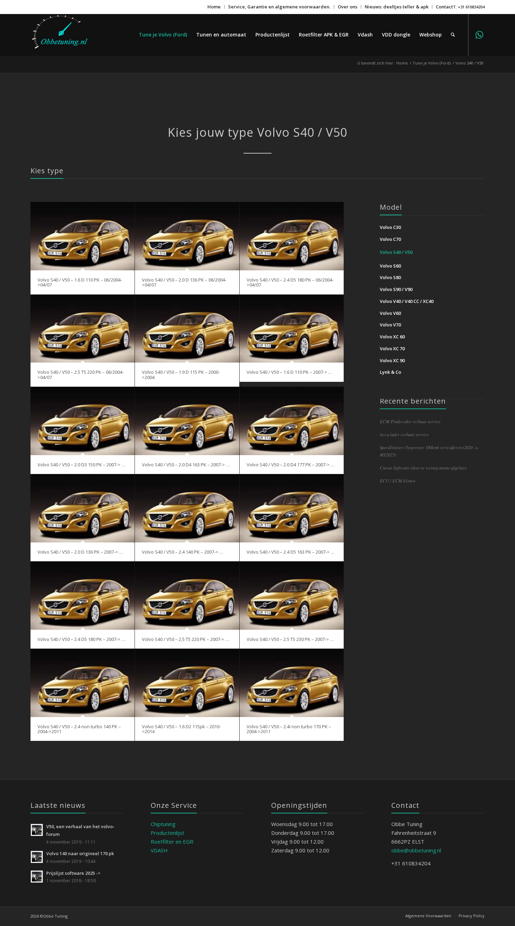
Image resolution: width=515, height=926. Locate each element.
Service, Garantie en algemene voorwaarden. (279, 7)
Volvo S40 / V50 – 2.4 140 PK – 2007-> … (182, 552)
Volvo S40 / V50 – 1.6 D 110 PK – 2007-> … (289, 372)
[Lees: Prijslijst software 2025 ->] (36, 876)
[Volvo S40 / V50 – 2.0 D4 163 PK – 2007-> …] (187, 421)
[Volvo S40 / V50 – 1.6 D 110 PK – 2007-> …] (292, 329)
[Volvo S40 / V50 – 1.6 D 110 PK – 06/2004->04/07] (82, 236)
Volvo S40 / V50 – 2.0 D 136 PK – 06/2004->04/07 (184, 282)
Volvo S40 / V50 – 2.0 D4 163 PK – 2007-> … (186, 464)
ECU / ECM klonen (397, 481)
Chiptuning (163, 823)
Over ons (347, 7)
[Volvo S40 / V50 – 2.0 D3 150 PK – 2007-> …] (82, 421)
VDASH (159, 850)
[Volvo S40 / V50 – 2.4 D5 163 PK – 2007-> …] (292, 508)
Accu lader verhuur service (404, 434)
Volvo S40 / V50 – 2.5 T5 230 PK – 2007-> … (290, 639)
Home (214, 7)
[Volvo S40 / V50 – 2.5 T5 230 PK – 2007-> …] (292, 595)
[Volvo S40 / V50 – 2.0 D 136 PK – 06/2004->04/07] (187, 236)
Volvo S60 (390, 266)
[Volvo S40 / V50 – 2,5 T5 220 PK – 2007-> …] (187, 595)
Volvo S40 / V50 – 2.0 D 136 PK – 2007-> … (80, 552)
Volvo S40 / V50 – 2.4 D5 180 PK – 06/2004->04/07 (290, 282)
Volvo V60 (390, 313)
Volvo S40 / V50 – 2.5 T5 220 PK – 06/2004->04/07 (80, 374)
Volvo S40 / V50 (396, 252)
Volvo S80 (390, 277)
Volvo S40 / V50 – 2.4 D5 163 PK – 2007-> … (291, 552)
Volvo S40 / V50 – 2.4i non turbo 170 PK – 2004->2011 (289, 729)
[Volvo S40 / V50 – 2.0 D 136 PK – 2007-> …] (82, 508)
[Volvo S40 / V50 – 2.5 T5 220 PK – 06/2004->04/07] (82, 329)
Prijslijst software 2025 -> (73, 873)
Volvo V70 (390, 325)
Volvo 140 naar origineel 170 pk (80, 853)
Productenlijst (167, 832)
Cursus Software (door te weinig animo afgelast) (423, 468)
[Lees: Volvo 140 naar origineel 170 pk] (36, 857)
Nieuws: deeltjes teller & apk (396, 7)
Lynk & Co (390, 372)
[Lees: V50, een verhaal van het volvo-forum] (36, 830)
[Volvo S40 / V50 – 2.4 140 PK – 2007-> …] (187, 508)
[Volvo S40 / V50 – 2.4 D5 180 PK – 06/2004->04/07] (292, 236)
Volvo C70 (390, 239)
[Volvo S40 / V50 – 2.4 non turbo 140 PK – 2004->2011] (82, 683)
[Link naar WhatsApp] (479, 34)
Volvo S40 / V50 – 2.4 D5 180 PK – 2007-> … (81, 639)
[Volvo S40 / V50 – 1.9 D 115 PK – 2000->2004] (187, 329)
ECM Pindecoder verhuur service (410, 421)
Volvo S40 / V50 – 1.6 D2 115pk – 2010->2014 (181, 729)
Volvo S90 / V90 (396, 289)
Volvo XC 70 (392, 348)
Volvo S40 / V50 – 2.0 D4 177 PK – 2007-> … (291, 464)
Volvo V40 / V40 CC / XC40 (406, 301)
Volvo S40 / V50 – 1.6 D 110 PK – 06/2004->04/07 (79, 282)
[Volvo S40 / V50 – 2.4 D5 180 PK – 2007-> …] (82, 595)
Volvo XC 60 (392, 336)
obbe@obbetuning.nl (416, 850)
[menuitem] (214, 7)
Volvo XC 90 (392, 360)
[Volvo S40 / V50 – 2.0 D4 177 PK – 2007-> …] (292, 421)
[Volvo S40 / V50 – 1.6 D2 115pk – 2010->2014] (187, 683)
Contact (444, 7)
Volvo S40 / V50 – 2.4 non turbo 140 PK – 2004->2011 (79, 729)
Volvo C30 (390, 227)
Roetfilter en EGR (172, 841)
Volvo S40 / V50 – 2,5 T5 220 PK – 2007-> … (185, 639)
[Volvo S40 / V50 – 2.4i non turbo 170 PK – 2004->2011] (292, 683)
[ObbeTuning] (66, 35)
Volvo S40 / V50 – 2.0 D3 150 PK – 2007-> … (81, 464)
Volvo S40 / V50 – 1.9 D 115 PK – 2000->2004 (181, 374)
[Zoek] (452, 35)
